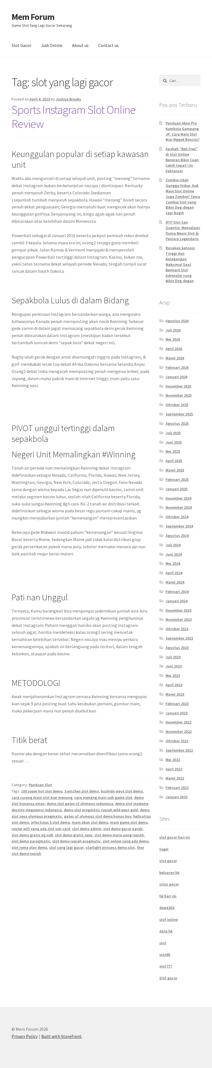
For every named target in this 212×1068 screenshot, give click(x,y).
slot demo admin (86, 828)
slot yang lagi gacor (66, 847)
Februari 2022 (177, 787)
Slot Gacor (21, 45)
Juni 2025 (174, 442)
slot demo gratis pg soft (32, 835)
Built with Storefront (61, 1036)
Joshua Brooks (68, 99)
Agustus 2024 (177, 535)
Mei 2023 (173, 675)
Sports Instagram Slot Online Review (74, 116)
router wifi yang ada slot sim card (41, 828)
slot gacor (168, 860)
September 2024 (179, 526)
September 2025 (179, 414)
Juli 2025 (173, 432)
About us (80, 45)
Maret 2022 (175, 778)
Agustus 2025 (177, 423)
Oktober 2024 (177, 516)
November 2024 (179, 507)
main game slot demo (129, 822)
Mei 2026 (173, 339)
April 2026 (174, 348)
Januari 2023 (176, 713)
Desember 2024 (178, 498)
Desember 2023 (178, 610)
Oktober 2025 (177, 404)
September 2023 (179, 638)
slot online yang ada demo (126, 841)
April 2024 (174, 572)
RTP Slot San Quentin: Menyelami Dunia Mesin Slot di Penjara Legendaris (183, 230)
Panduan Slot (40, 784)
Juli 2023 (173, 656)
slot (162, 942)
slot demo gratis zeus (73, 835)
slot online (168, 919)
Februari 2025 (177, 479)
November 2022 (179, 731)
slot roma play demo (29, 847)
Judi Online (51, 45)
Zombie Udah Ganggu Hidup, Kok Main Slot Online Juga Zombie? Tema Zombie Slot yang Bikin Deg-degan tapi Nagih (183, 196)
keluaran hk (169, 872)
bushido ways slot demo (122, 791)
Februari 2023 (177, 703)
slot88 (164, 954)
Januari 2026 (176, 376)
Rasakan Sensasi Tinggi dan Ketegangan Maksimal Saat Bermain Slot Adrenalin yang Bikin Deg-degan (180, 264)
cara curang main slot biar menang (42, 797)
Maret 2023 (175, 694)
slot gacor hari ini (174, 837)
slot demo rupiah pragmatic (76, 841)
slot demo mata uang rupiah (119, 835)
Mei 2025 (173, 451)
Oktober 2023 (177, 628)
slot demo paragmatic (31, 841)
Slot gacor (168, 978)
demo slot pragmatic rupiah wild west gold (101, 809)
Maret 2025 (175, 470)
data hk (166, 931)
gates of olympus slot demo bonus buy (97, 816)
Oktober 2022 (177, 740)
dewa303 (166, 907)
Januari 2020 (176, 796)
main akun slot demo (90, 822)
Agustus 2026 (177, 320)
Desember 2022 (178, 722)
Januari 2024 (176, 600)
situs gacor (169, 884)
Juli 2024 (173, 544)
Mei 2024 (173, 563)
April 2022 (174, 769)
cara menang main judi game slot (103, 797)
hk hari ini (167, 896)
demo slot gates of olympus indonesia (80, 803)
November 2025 (179, 395)
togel (163, 849)
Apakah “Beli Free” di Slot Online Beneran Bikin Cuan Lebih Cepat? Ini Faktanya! (182, 159)
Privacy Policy (25, 1036)
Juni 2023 (174, 666)
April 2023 (174, 684)
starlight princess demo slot (110, 847)
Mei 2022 (173, 759)
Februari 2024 (177, 591)
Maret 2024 (175, 582)
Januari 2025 (176, 488)
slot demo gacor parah (122, 828)
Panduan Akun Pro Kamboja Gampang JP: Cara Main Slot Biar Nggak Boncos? (183, 131)
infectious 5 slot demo (50, 822)
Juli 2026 (173, 330)
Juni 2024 (174, 554)
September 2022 (179, 750)
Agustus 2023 (177, 647)
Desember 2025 (178, 386)
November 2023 (179, 619)
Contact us (108, 45)
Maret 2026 (175, 358)
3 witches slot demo (81, 791)
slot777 (165, 966)
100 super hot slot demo (41, 791)
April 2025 (174, 460)
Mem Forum (33, 16)
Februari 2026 (177, 367)
